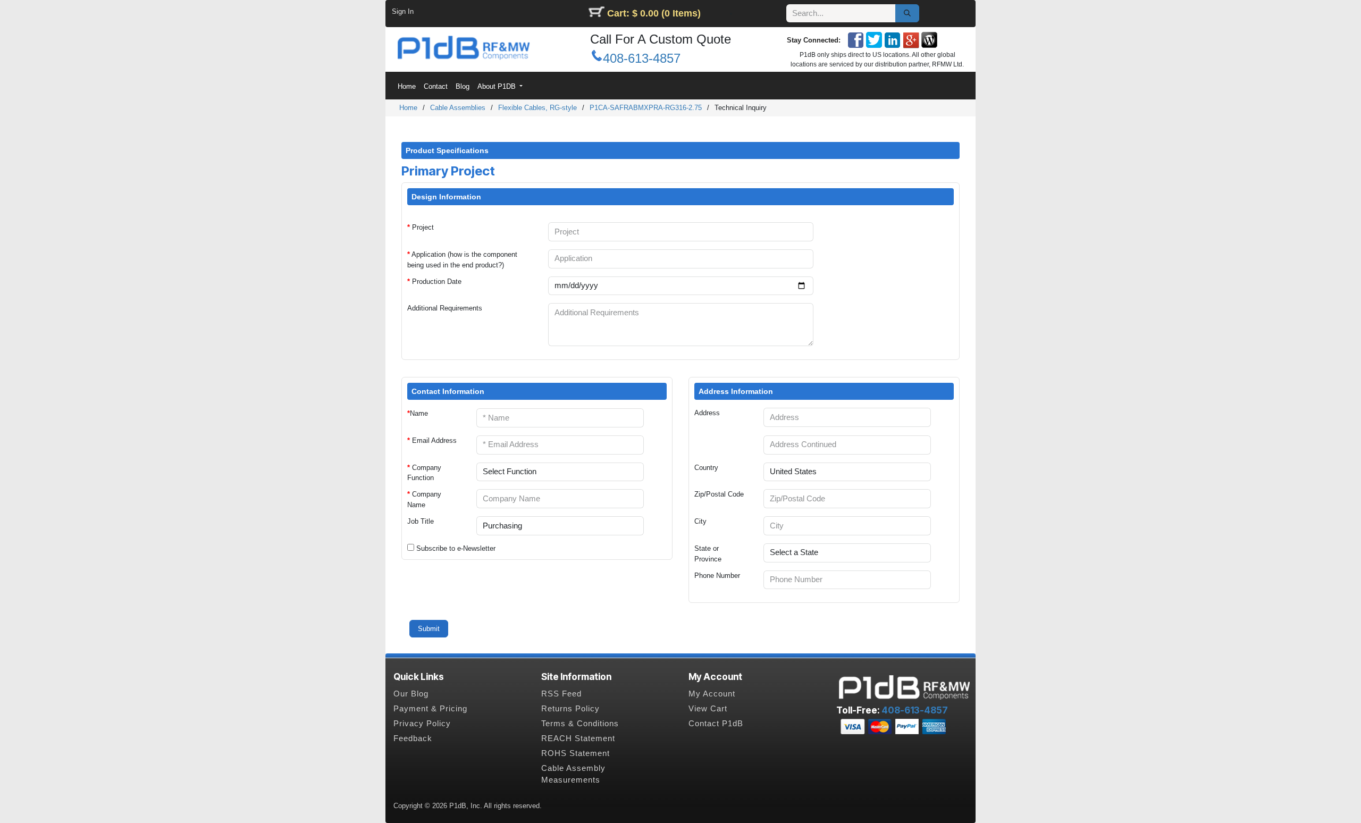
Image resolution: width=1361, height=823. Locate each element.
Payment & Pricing (430, 708)
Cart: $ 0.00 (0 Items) (654, 13)
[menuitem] (406, 86)
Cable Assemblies (457, 108)
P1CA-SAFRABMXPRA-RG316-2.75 (646, 108)
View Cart (707, 708)
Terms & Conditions (580, 723)
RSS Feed (561, 694)
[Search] (907, 13)
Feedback (412, 738)
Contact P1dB (715, 723)
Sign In (403, 11)
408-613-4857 (641, 58)
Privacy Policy (422, 723)
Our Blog (411, 694)
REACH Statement (578, 738)
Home (408, 108)
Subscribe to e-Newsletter (455, 548)
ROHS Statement (575, 753)
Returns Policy (570, 708)
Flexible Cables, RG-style (537, 108)
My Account (711, 694)
